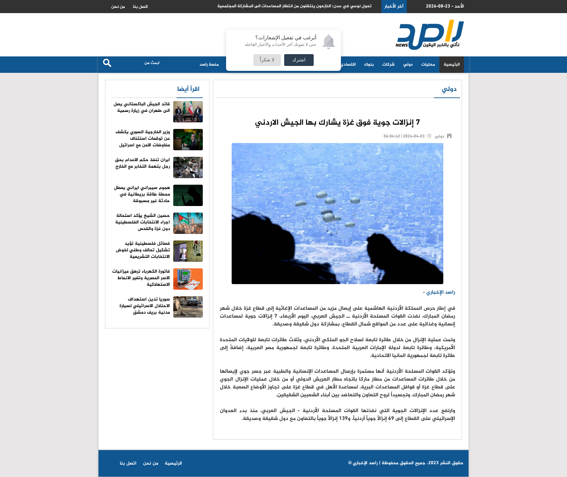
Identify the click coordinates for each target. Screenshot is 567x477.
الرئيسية (452, 64)
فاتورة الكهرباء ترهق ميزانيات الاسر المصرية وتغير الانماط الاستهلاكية (141, 278)
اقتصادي (348, 64)
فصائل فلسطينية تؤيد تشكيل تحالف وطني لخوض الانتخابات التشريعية (143, 250)
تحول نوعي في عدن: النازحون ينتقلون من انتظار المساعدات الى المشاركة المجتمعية (294, 6)
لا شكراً (267, 60)
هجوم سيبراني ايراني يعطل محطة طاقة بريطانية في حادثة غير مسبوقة (142, 194)
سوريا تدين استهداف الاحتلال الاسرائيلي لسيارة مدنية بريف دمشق (144, 306)
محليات (428, 64)
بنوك (369, 64)
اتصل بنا (140, 6)
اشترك (298, 60)
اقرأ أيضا (188, 89)
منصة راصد (209, 64)
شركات (388, 64)
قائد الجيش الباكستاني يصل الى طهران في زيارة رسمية (142, 107)
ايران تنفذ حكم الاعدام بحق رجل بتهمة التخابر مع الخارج (142, 163)
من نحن (118, 6)
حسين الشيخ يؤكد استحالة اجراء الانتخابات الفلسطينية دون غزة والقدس (142, 222)
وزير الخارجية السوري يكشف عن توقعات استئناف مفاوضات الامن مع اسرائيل (143, 138)
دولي (408, 64)
